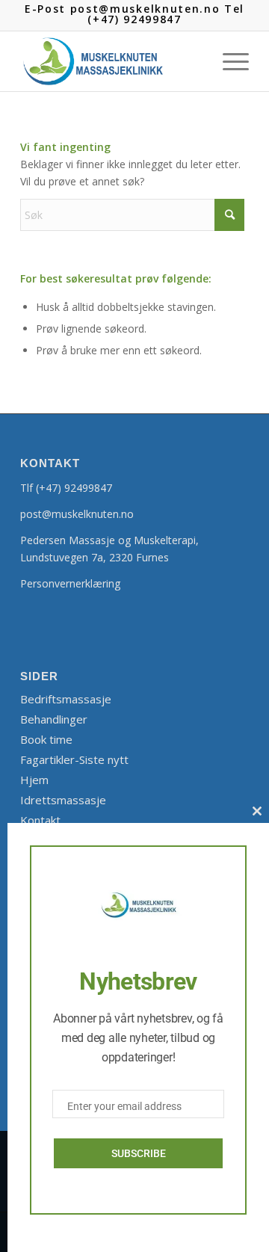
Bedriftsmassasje (65, 698)
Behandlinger (53, 719)
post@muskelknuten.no (77, 514)
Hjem (34, 779)
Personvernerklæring (70, 583)
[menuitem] (228, 61)
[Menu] (228, 61)
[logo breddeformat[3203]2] (111, 61)
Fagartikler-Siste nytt (74, 759)
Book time (46, 739)
